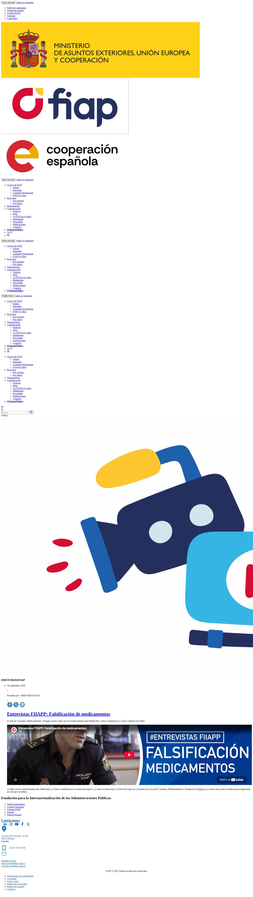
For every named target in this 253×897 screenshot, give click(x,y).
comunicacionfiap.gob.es (13, 866)
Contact (10, 812)
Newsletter (18, 222)
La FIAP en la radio (22, 216)
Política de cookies (15, 886)
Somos (16, 187)
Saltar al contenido (25, 2)
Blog (15, 214)
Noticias (16, 211)
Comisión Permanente (23, 193)
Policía (200, 789)
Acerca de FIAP (14, 185)
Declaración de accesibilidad (20, 876)
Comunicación (13, 208)
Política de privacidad (17, 884)
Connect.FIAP (13, 13)
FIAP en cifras (19, 195)
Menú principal (8, 3)
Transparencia (13, 206)
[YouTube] (16, 824)
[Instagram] (11, 824)
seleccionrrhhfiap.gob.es (13, 863)
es (2, 409)
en (2, 406)
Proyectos (11, 198)
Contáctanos (10, 820)
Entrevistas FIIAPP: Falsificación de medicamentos (58, 714)
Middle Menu (7, 296)
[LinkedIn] (5, 824)
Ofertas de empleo (15, 10)
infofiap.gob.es (8, 861)
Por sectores (18, 200)
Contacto (11, 15)
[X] (28, 824)
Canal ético (12, 18)
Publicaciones (19, 224)
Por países (17, 203)
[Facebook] (22, 824)
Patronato (17, 190)
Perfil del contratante (16, 8)
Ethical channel (14, 814)
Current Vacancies (15, 807)
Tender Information (16, 804)
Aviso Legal (12, 881)
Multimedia (18, 219)
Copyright (11, 878)
